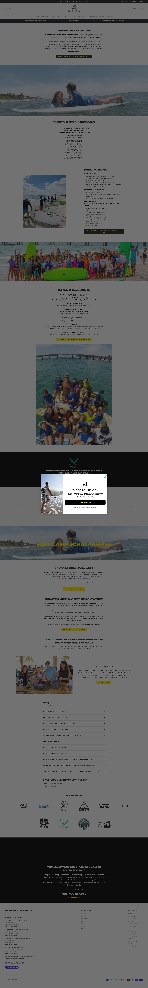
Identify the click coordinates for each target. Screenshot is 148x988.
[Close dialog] (105, 476)
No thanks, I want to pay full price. (85, 507)
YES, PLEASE (85, 502)
